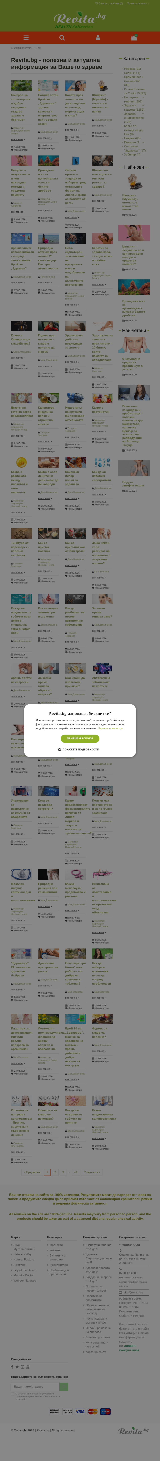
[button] (80, 749)
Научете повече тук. (111, 728)
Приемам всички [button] (80, 738)
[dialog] (80, 730)
